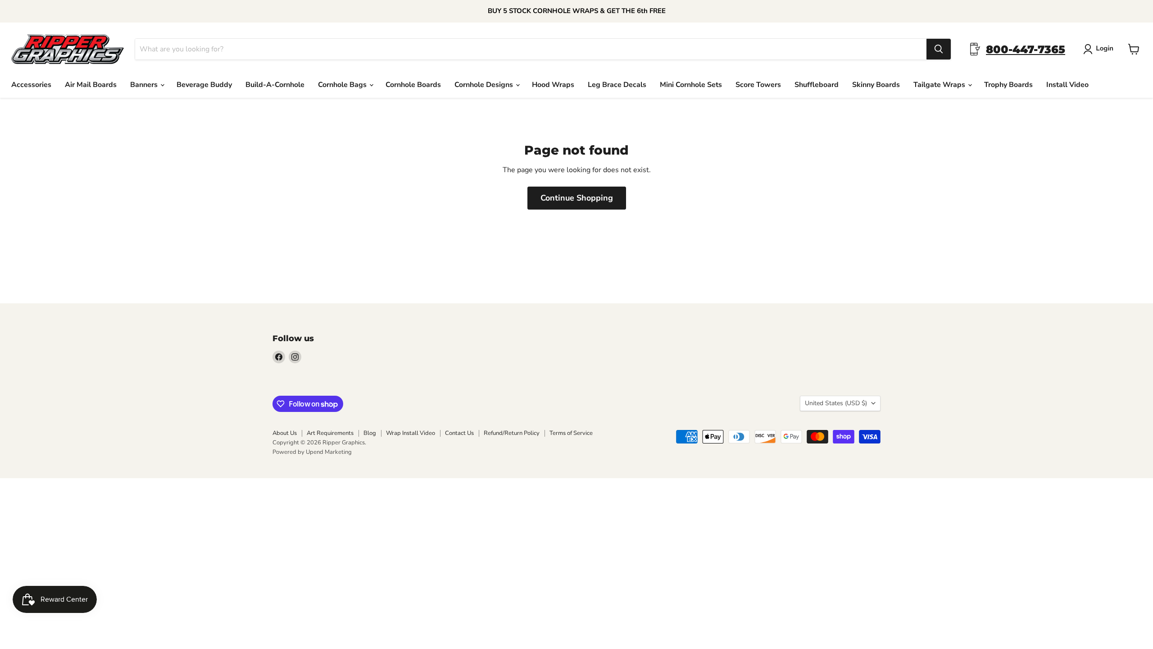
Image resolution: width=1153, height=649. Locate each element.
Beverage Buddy (204, 85)
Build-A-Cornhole (274, 85)
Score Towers (758, 85)
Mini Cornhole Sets (691, 85)
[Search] (938, 49)
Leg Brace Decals (617, 85)
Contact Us (459, 433)
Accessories (31, 85)
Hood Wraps (553, 85)
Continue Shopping (576, 197)
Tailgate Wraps (940, 85)
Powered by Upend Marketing (312, 452)
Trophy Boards (1008, 85)
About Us (284, 433)
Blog (369, 433)
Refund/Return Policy (512, 433)
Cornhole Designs (484, 85)
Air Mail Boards (91, 85)
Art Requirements (330, 433)
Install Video (1067, 85)
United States (836, 403)
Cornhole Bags (343, 85)
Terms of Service (571, 433)
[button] (1100, 49)
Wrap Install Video (410, 433)
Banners (144, 85)
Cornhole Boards (413, 85)
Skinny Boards (876, 85)
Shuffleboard (816, 85)
